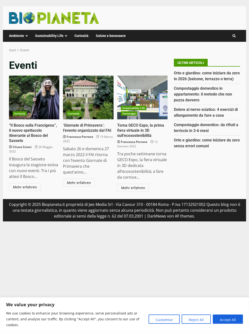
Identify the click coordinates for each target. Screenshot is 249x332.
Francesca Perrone (80, 137)
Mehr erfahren (25, 187)
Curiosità (81, 36)
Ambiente (16, 36)
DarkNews (156, 216)
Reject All (196, 319)
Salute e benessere (111, 36)
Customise (164, 319)
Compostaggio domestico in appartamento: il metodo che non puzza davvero (203, 94)
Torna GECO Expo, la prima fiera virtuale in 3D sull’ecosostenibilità (142, 97)
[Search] (234, 36)
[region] (124, 314)
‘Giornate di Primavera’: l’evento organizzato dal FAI (88, 97)
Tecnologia (129, 113)
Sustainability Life (49, 36)
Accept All (228, 319)
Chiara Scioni (22, 147)
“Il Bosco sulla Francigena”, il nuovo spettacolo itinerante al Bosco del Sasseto (34, 97)
